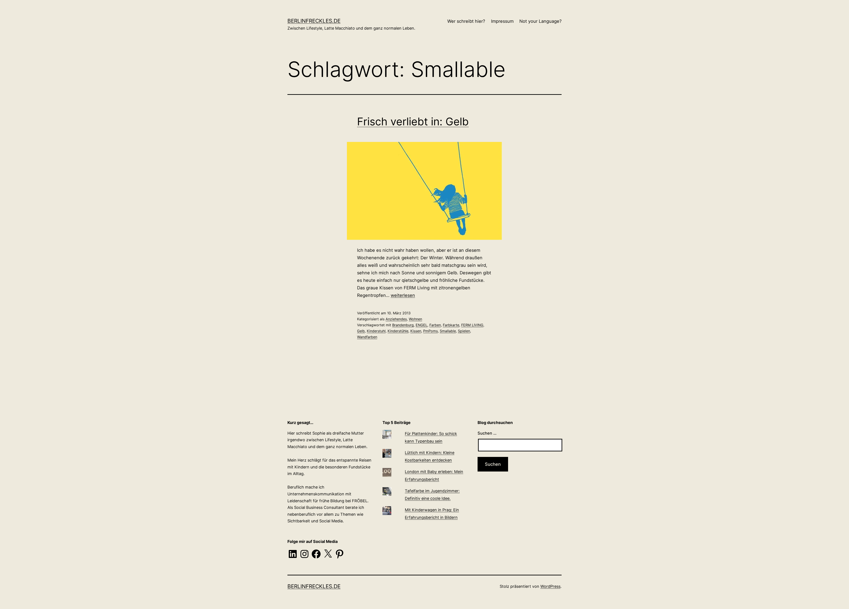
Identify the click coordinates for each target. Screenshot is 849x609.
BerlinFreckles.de (313, 21)
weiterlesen (403, 295)
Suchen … (487, 433)
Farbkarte (451, 325)
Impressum (502, 21)
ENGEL (421, 325)
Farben (435, 325)
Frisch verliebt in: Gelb (413, 121)
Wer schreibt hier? (466, 21)
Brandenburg (403, 325)
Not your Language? (540, 21)
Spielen (464, 331)
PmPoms (430, 331)
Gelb (361, 331)
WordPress (550, 586)
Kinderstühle (398, 331)
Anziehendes (396, 319)
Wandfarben (367, 337)
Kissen (415, 331)
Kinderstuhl (376, 331)
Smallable (448, 331)
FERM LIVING (472, 325)
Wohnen (415, 319)
